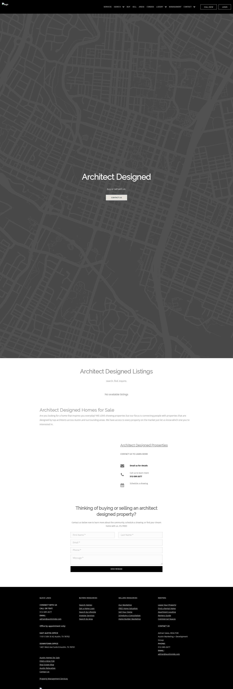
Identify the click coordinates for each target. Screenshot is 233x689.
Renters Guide (164, 615)
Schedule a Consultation (130, 615)
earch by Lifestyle (88, 612)
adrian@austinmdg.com (50, 619)
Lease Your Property (167, 605)
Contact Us (44, 671)
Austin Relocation (47, 668)
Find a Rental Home (167, 608)
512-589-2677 (136, 476)
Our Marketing (125, 605)
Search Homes (85, 605)
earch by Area (86, 619)
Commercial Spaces (167, 619)
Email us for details (139, 465)
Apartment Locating (167, 612)
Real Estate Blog (47, 664)
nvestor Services (87, 615)
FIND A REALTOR (47, 661)
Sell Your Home (125, 612)
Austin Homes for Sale (50, 657)
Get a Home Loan (87, 608)
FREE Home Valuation (128, 608)
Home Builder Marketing (130, 619)
